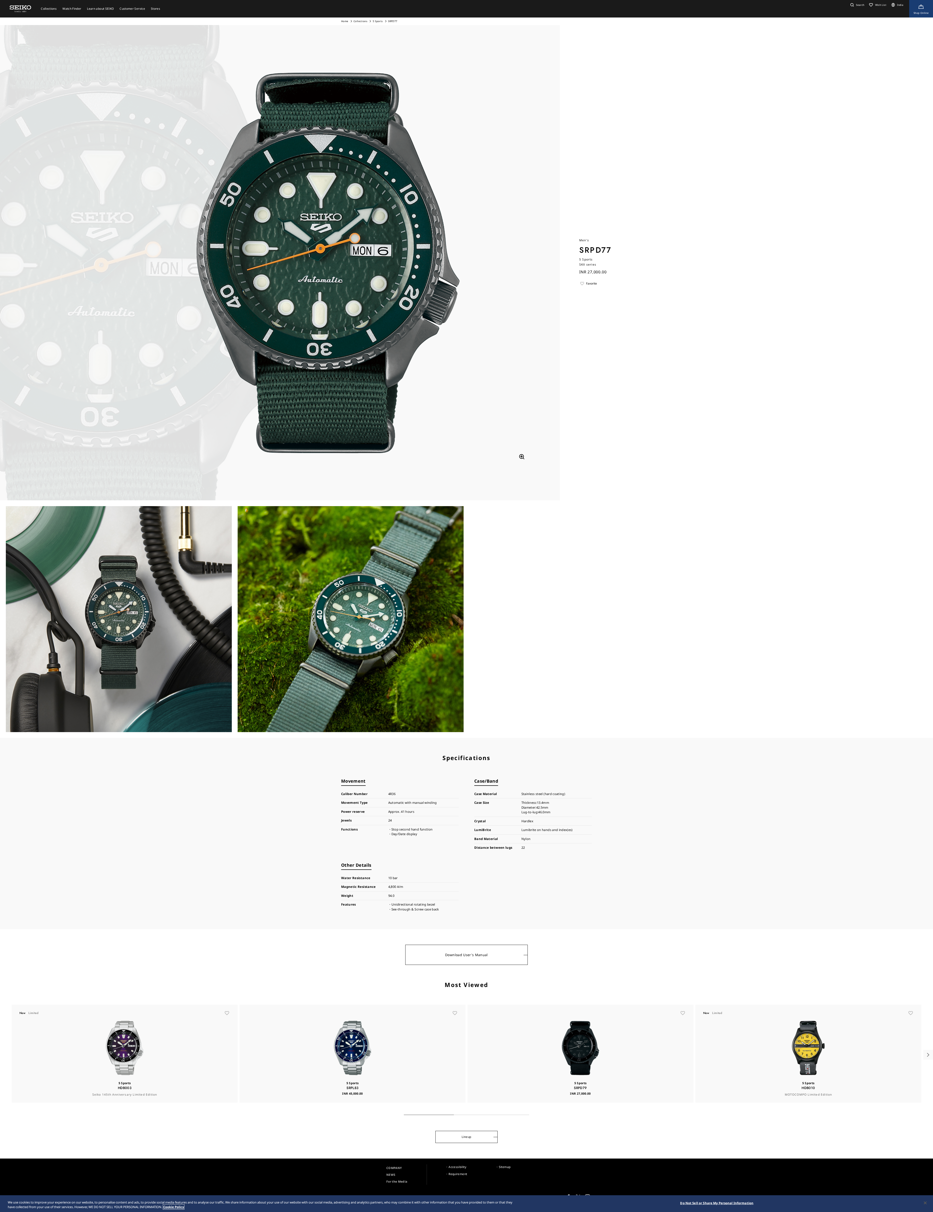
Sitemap (504, 1167)
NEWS (390, 1175)
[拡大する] (521, 456)
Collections (360, 21)
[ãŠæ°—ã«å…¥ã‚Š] (227, 1013)
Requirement (458, 1174)
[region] (466, 1203)
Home (344, 21)
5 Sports (378, 21)
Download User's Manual (466, 954)
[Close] (925, 1203)
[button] (856, 5)
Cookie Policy (173, 1207)
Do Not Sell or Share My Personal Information (716, 1203)
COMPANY (394, 1168)
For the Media (396, 1181)
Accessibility (457, 1167)
